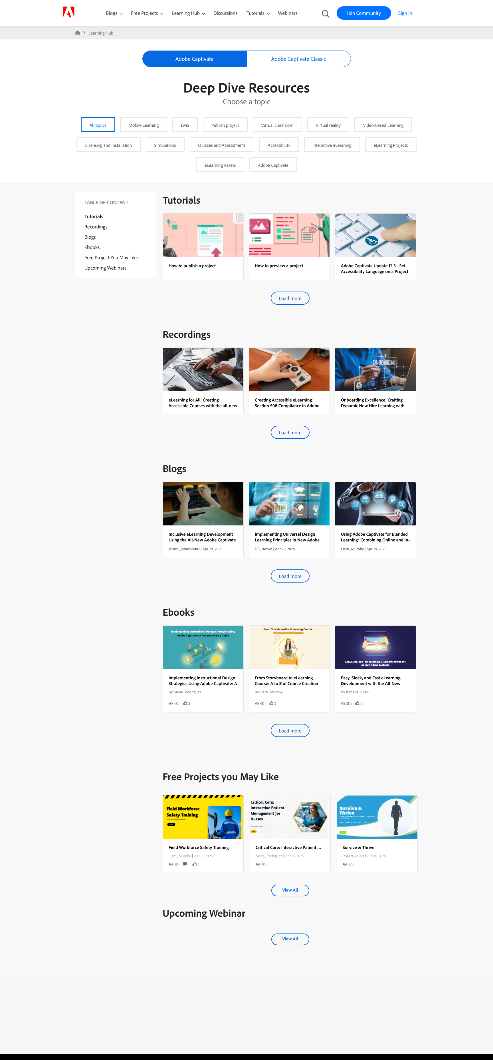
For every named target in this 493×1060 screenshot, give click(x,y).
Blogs (111, 13)
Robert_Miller (353, 855)
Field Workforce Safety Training (199, 847)
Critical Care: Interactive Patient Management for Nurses (309, 847)
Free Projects (145, 13)
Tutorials (255, 13)
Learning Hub (186, 13)
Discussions (225, 13)
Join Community (364, 13)
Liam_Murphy (180, 855)
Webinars (288, 13)
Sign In (405, 13)
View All (290, 890)
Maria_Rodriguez (269, 855)
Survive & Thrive (358, 847)
